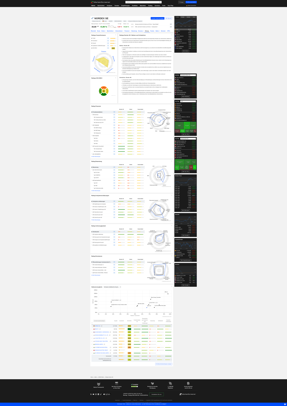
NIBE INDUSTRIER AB (181, 142)
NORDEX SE (97, 326)
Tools (163, 5)
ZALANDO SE (179, 110)
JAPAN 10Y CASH (180, 279)
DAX (177, 29)
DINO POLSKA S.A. (180, 144)
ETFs (168, 31)
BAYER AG (178, 115)
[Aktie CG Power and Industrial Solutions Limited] (110, 347)
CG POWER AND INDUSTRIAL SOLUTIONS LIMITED (102, 347)
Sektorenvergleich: (97, 287)
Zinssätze (177, 264)
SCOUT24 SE (179, 105)
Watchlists (143, 5)
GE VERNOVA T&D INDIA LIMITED (102, 353)
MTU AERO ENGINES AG (181, 120)
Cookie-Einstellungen (126, 400)
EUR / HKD (177, 204)
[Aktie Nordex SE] (101, 326)
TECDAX (178, 31)
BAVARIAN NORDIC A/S (181, 141)
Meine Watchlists (185, 96)
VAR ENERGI (179, 157)
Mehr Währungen (185, 210)
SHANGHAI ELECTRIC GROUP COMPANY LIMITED (102, 350)
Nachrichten (101, 5)
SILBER (176, 230)
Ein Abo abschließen (191, 2)
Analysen (109, 5)
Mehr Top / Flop (185, 134)
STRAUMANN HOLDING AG (182, 156)
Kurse (98, 31)
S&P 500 (178, 37)
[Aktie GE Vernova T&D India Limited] (110, 353)
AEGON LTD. (179, 152)
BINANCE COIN (179, 255)
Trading (150, 5)
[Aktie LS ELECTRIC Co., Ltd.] (106, 338)
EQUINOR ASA (179, 90)
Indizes (177, 17)
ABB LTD (97, 329)
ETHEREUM (178, 252)
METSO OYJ (178, 148)
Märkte (93, 5)
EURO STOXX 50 (179, 36)
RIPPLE (178, 257)
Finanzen (127, 31)
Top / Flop (170, 5)
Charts (103, 31)
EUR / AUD (177, 200)
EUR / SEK (177, 193)
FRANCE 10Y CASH (180, 280)
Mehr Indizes (185, 51)
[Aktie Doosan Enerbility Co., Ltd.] (109, 335)
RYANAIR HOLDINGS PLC (181, 84)
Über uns (135, 400)
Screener (157, 5)
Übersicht (93, 31)
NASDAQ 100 (179, 41)
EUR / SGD (177, 205)
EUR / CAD (177, 199)
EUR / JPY (177, 207)
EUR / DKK (177, 197)
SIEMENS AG (179, 109)
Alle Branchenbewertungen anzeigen (163, 364)
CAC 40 (178, 34)
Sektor (157, 31)
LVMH (177, 79)
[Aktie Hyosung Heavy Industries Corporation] (110, 341)
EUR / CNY (177, 202)
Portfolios (135, 5)
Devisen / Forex (178, 175)
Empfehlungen (125, 5)
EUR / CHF (177, 190)
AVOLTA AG (178, 150)
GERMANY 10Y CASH (181, 275)
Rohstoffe (177, 214)
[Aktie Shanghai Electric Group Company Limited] (110, 350)
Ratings (147, 31)
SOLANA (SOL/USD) (180, 254)
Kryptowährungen (179, 239)
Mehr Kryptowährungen (185, 260)
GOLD (176, 225)
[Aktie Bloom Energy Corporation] (110, 332)
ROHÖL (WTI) (178, 227)
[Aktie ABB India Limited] (104, 344)
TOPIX (177, 44)
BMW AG (178, 81)
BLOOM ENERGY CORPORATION (102, 332)
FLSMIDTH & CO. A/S (180, 146)
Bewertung (134, 31)
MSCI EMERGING (180, 46)
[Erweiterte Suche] (160, 2)
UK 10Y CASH (179, 282)
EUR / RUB (177, 192)
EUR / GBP (177, 188)
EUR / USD (177, 186)
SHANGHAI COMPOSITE (181, 43)
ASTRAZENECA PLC (180, 82)
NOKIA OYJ (178, 87)
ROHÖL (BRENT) (178, 229)
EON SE (178, 113)
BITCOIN (178, 250)
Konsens (140, 31)
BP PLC (178, 89)
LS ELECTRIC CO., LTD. (100, 338)
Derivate (163, 31)
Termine (117, 5)
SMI (177, 32)
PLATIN (176, 232)
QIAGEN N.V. (179, 118)
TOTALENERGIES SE (180, 94)
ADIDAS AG (178, 103)
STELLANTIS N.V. (180, 77)
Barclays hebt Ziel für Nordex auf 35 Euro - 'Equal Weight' (146, 24)
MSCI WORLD (179, 48)
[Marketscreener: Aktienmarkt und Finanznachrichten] (100, 2)
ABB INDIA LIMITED (99, 344)
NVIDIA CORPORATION (181, 92)
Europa (182, 17)
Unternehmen (119, 31)
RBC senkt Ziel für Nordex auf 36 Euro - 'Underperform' (146, 26)
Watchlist (177, 75)
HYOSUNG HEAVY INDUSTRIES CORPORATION (102, 341)
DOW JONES (179, 39)
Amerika (188, 17)
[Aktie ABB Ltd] (100, 329)
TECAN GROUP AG (180, 154)
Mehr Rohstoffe (185, 235)
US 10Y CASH (179, 277)
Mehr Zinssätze (185, 285)
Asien (194, 17)
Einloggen (181, 2)
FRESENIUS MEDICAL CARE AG (183, 116)
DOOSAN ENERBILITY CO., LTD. (101, 335)
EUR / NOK (177, 195)
